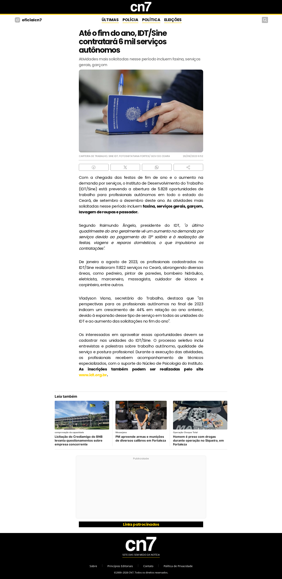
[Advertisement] (141, 489)
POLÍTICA (151, 19)
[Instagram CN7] (18, 20)
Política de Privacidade (178, 566)
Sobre (93, 566)
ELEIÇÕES (173, 19)
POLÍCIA (130, 19)
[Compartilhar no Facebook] (94, 167)
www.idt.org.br (93, 375)
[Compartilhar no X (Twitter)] (125, 167)
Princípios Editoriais (120, 566)
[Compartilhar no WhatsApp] (157, 167)
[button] (188, 167)
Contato (148, 566)
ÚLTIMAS (110, 19)
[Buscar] (265, 20)
